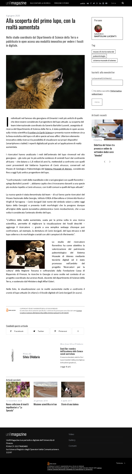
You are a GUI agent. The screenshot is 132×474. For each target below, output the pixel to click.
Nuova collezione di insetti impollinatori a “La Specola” (17, 407)
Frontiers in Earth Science (40, 133)
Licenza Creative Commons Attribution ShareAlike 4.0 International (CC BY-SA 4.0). (74, 468)
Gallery (72, 440)
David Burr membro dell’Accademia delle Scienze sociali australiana (71, 351)
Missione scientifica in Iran (45, 404)
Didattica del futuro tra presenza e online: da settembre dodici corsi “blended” (104, 150)
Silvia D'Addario (31, 356)
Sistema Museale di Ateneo (58, 169)
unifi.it (82, 3)
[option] (18, 397)
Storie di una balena (70, 404)
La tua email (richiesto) (102, 78)
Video (71, 434)
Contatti (73, 445)
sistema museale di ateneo (104, 60)
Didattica (98, 140)
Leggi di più (65, 367)
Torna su (119, 463)
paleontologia (99, 56)
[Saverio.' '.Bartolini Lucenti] (98, 28)
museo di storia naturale (103, 51)
